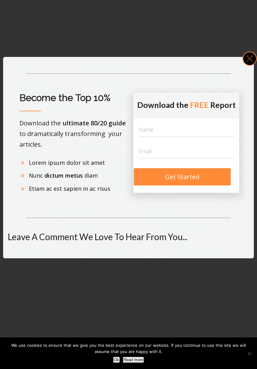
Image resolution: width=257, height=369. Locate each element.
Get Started (182, 177)
